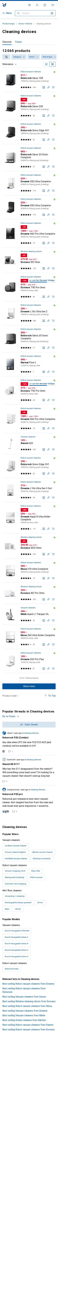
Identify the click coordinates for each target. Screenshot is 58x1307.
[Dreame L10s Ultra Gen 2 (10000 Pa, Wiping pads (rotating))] (29, 313)
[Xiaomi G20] (29, 443)
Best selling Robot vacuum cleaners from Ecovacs (28, 1029)
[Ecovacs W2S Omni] (29, 546)
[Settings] (29, 5)
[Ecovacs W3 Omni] (29, 260)
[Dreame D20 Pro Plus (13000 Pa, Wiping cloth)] (29, 661)
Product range (8, 24)
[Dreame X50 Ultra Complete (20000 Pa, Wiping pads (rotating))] (29, 183)
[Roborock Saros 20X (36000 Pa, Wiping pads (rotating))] (29, 106)
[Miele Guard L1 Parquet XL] (29, 614)
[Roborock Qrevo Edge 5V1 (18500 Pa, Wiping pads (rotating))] (29, 132)
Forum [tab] (18, 41)
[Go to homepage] (4, 5)
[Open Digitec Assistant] (45, 5)
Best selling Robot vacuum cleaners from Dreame (28, 983)
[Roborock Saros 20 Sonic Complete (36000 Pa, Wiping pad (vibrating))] (29, 157)
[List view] (52, 64)
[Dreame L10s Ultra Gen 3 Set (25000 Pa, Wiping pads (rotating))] (29, 490)
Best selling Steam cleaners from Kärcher (24, 1020)
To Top (52, 695)
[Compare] (43, 87)
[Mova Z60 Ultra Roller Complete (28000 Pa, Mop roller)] (29, 637)
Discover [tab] (7, 41)
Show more (29, 686)
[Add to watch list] (48, 87)
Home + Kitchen (25, 24)
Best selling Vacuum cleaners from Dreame (24, 1010)
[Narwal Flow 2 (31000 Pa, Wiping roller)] (29, 364)
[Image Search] (52, 13)
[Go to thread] (29, 742)
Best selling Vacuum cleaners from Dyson (24, 996)
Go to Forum (8, 716)
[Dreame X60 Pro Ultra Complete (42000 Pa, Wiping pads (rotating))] (29, 233)
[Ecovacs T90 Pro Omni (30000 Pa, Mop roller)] (29, 287)
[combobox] (6, 57)
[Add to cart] (53, 87)
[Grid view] (46, 64)
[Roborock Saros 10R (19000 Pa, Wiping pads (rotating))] (29, 80)
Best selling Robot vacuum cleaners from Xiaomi (27, 1024)
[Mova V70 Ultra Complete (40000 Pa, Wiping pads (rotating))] (29, 571)
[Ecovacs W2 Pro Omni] (29, 593)
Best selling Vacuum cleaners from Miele (23, 1015)
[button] (54, 72)
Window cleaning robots (31, 251)
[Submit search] (18, 13)
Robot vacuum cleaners (31, 72)
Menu (9, 13)
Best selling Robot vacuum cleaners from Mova (27, 1006)
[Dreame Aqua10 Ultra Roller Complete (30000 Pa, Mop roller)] (29, 517)
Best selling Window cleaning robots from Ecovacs (28, 1001)
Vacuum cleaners (28, 437)
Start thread (31, 724)
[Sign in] (37, 5)
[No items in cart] (52, 5)
